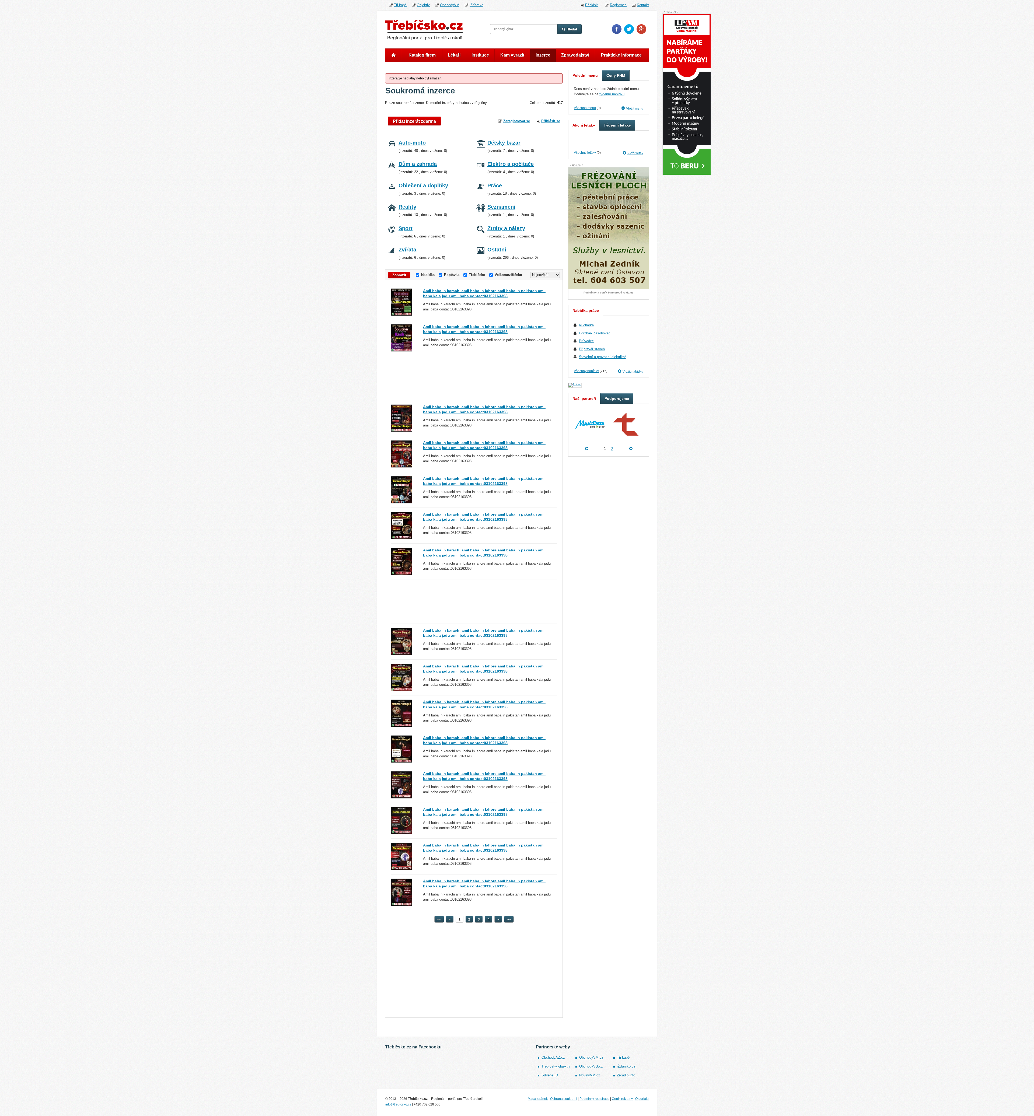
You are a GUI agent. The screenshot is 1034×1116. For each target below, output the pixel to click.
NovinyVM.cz (589, 1075)
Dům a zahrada (418, 164)
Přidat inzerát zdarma (414, 121)
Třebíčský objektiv (556, 1066)
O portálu (642, 1099)
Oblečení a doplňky (423, 185)
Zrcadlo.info (626, 1075)
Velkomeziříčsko (508, 275)
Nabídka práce (585, 310)
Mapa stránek (538, 1099)
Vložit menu (634, 108)
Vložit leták (635, 153)
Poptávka (451, 275)
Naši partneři (584, 398)
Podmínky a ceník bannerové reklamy (609, 292)
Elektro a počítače (510, 164)
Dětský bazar (504, 143)
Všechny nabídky (586, 371)
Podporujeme (617, 398)
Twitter (629, 29)
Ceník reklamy (622, 1099)
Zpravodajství (575, 55)
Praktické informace (621, 55)
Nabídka (428, 275)
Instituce (480, 55)
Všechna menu (585, 108)
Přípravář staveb (592, 349)
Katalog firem (422, 55)
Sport (406, 228)
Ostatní (496, 250)
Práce (494, 185)
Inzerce (543, 55)
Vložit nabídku (633, 371)
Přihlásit (591, 5)
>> (509, 919)
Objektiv (423, 5)
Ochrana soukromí (563, 1099)
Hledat (572, 29)
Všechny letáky (585, 153)
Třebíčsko (477, 275)
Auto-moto (412, 143)
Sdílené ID (550, 1075)
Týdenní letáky (617, 125)
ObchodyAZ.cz (553, 1057)
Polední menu (585, 75)
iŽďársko (476, 5)
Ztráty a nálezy (506, 228)
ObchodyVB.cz (591, 1066)
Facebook (616, 29)
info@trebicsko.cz (398, 1104)
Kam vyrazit (512, 55)
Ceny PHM (615, 75)
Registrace (618, 5)
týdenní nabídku (611, 94)
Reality (407, 207)
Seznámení (501, 207)
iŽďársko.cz (626, 1066)
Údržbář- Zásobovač (594, 333)
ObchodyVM (449, 5)
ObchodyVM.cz (591, 1057)
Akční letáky (583, 125)
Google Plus (641, 29)
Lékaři (454, 55)
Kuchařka (586, 325)
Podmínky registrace (594, 1099)
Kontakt (643, 5)
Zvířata (407, 250)
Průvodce (586, 341)
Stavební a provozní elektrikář (602, 357)
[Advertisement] (474, 378)
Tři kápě (400, 5)
